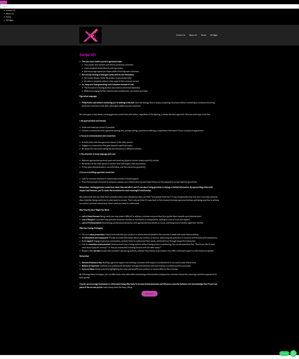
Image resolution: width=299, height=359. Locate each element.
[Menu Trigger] (3, 2)
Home (203, 35)
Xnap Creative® (116, 34)
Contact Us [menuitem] (10, 10)
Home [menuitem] (8, 17)
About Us (193, 35)
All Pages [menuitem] (9, 20)
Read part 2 (149, 293)
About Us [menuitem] (10, 13)
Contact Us (180, 35)
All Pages (214, 35)
